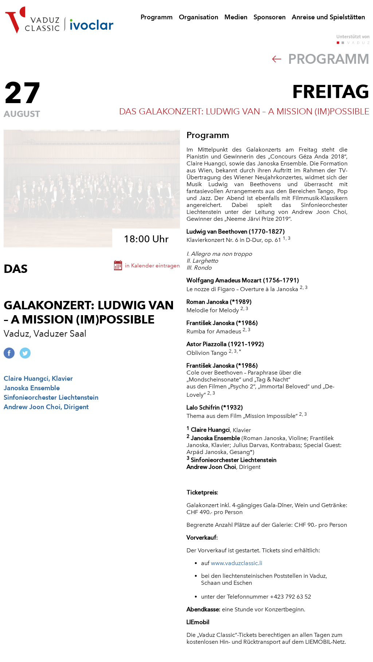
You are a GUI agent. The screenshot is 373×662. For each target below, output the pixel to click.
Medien (235, 17)
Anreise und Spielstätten (328, 17)
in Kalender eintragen (152, 265)
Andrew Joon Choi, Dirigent (46, 407)
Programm (157, 17)
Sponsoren (270, 17)
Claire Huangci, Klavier (38, 378)
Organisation (198, 17)
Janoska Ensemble (32, 388)
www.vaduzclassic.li (236, 563)
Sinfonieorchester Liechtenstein (51, 397)
